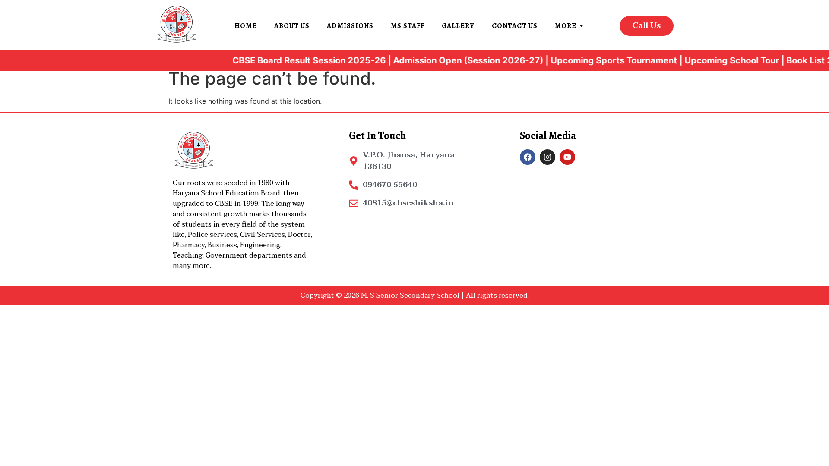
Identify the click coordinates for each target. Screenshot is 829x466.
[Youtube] (567, 157)
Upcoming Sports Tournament (604, 60)
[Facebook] (527, 157)
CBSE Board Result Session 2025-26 (299, 60)
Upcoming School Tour (721, 60)
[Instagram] (547, 157)
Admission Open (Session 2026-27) (458, 60)
